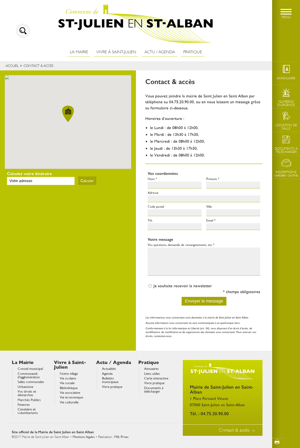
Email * (211, 220)
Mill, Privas (121, 437)
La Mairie (79, 52)
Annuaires (151, 369)
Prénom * (212, 179)
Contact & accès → (237, 430)
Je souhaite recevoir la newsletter (183, 285)
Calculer (87, 180)
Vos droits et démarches (27, 393)
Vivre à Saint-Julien (116, 52)
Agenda (107, 373)
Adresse (153, 193)
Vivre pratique (112, 387)
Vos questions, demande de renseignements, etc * (181, 245)
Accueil (12, 66)
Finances (24, 404)
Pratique (192, 52)
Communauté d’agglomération (29, 375)
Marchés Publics (29, 400)
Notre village (69, 373)
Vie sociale (67, 383)
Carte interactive (156, 378)
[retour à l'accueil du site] (136, 23)
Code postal (156, 206)
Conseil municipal (30, 369)
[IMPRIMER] (286, 442)
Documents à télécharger (153, 390)
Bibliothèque (69, 388)
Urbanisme (25, 387)
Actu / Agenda (159, 52)
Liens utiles (152, 373)
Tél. (150, 220)
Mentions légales (84, 437)
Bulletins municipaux (110, 380)
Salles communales (31, 382)
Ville (209, 206)
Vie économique (71, 397)
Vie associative (70, 392)
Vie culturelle (69, 402)
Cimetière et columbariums (28, 411)
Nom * (152, 179)
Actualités (109, 369)
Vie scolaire (68, 378)
